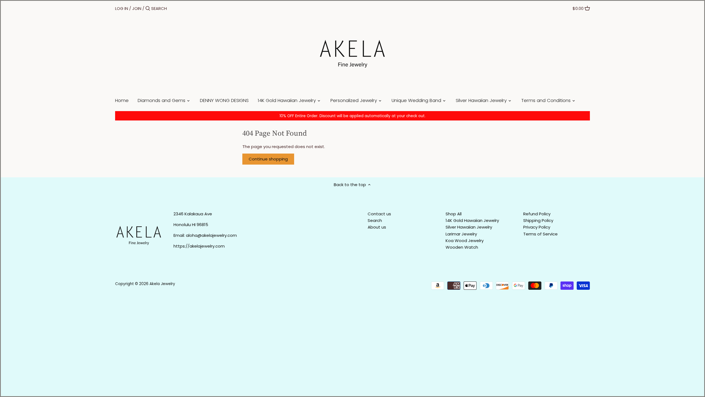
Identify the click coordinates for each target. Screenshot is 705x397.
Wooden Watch (462, 247)
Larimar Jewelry (461, 234)
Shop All (454, 214)
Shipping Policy (538, 220)
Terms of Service (540, 234)
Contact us (379, 214)
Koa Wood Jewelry (465, 240)
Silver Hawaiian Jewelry (469, 227)
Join (136, 8)
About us (377, 227)
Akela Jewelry (162, 283)
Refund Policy (537, 214)
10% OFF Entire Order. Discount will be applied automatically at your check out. (352, 116)
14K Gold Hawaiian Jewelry (472, 220)
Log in (121, 8)
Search (375, 220)
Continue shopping (268, 159)
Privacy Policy (536, 227)
